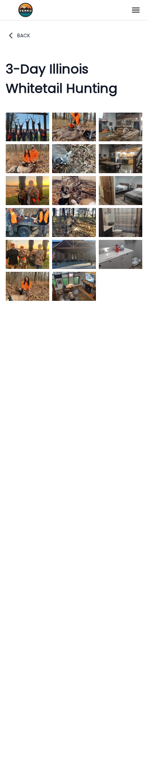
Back (23, 35)
